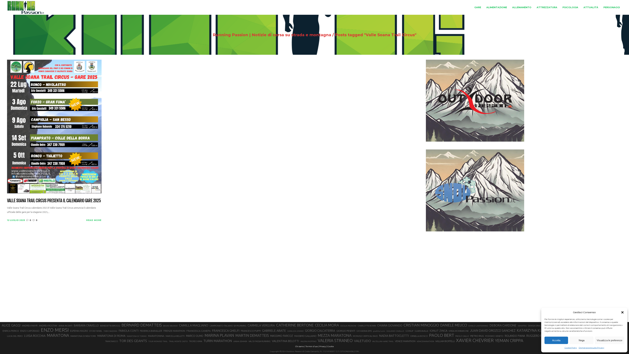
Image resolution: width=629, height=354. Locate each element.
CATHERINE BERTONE (295, 325)
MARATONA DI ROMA (111, 335)
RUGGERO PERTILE (538, 335)
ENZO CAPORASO (29, 330)
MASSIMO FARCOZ (281, 335)
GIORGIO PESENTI (345, 330)
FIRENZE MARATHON (174, 331)
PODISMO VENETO (494, 336)
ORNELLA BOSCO (419, 336)
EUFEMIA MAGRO (79, 330)
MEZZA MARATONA (335, 335)
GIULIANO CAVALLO (395, 331)
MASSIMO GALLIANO (305, 335)
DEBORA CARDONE (503, 325)
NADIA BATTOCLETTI (394, 335)
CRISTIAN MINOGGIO (421, 325)
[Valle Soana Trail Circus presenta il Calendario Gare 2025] (54, 126)
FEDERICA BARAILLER (151, 330)
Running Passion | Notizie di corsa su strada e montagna (272, 35)
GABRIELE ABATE (274, 330)
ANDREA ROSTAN (48, 325)
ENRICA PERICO (11, 331)
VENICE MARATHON (405, 341)
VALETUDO (362, 341)
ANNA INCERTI (65, 325)
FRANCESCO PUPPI (251, 330)
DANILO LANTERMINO (478, 326)
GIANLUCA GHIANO (295, 331)
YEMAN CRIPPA (509, 340)
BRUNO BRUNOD (170, 326)
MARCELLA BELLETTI (175, 336)
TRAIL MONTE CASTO (178, 341)
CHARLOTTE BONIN (367, 325)
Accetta (556, 340)
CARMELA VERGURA (261, 325)
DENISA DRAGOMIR (537, 325)
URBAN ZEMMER (240, 341)
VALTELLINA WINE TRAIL (383, 341)
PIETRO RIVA (477, 335)
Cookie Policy (570, 347)
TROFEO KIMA (195, 341)
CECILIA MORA (327, 325)
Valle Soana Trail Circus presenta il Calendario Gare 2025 (54, 200)
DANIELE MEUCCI (453, 325)
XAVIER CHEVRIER (475, 340)
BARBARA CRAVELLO (86, 325)
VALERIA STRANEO (335, 340)
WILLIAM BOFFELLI (445, 341)
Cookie (330, 346)
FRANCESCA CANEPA (198, 330)
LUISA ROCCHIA (35, 335)
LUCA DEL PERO (15, 336)
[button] (622, 312)
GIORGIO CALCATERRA (320, 330)
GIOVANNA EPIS (364, 331)
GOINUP (409, 331)
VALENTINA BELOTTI (285, 341)
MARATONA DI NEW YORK (83, 336)
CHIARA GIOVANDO (389, 325)
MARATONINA (156, 335)
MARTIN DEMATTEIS (252, 335)
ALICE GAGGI (11, 325)
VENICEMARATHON (425, 341)
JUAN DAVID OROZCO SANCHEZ (492, 330)
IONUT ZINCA (438, 330)
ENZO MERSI (55, 330)
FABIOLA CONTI (129, 330)
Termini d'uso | (312, 346)
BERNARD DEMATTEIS (142, 325)
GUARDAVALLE (421, 331)
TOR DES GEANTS (133, 341)
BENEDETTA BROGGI (110, 325)
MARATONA (58, 335)
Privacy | (323, 346)
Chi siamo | (300, 346)
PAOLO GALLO (462, 336)
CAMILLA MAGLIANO (193, 325)
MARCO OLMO (194, 335)
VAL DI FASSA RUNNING (259, 341)
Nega (581, 340)
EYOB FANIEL (95, 331)
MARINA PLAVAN (219, 335)
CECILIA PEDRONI (348, 326)
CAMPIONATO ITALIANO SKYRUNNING (228, 325)
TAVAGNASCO (111, 341)
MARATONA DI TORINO (137, 336)
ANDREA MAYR (30, 325)
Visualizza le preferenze (609, 340)
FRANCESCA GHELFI (225, 330)
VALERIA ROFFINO (308, 341)
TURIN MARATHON (217, 341)
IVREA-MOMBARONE (459, 331)
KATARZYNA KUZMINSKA (537, 330)
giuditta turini (379, 331)
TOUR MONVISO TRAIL (158, 341)
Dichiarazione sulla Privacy (591, 347)
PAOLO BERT (441, 335)
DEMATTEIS (522, 326)
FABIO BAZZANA (110, 331)
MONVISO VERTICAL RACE (365, 336)
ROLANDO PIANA (515, 335)
